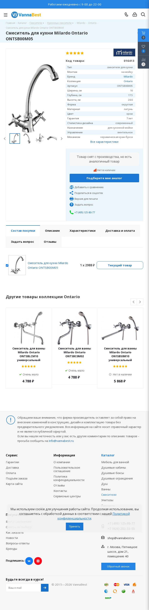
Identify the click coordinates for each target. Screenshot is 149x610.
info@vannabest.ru (61, 441)
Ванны (105, 489)
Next (61, 138)
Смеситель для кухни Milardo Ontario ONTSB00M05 (48, 265)
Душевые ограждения (117, 478)
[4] (79, 53)
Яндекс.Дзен (38, 561)
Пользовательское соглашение (67, 469)
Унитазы (107, 500)
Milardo (128, 76)
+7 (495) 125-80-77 (84, 212)
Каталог (108, 455)
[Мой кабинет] (135, 14)
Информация (64, 455)
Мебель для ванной (115, 462)
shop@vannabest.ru (120, 538)
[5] (82, 53)
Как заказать (15, 532)
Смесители (108, 494)
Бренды (11, 549)
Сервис (12, 455)
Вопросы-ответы (17, 543)
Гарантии (12, 462)
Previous (5, 138)
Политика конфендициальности (69, 478)
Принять (74, 526)
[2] (71, 53)
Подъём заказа (16, 478)
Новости (12, 538)
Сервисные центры (67, 496)
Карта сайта (14, 484)
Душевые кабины (113, 467)
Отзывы (59, 485)
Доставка (12, 467)
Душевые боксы (112, 473)
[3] (75, 53)
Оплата (11, 473)
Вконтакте (29, 561)
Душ (104, 484)
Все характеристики (104, 142)
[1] (67, 53)
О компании (62, 462)
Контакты (60, 491)
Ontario (128, 81)
